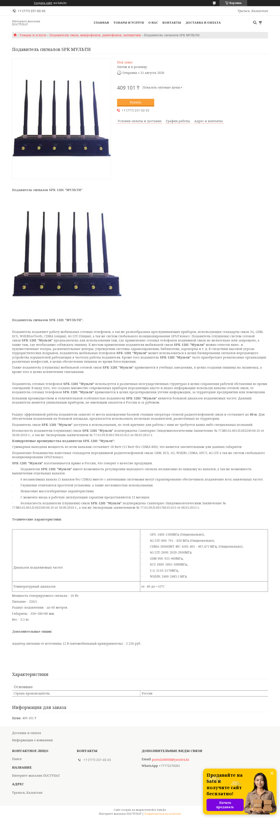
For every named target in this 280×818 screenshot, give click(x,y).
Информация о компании (32, 740)
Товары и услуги (128, 22)
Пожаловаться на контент (162, 814)
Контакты (171, 22)
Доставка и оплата (203, 22)
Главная (101, 22)
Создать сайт (43, 3)
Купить (135, 102)
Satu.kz (161, 810)
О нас (153, 22)
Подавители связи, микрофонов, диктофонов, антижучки (95, 35)
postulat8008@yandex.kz (170, 760)
